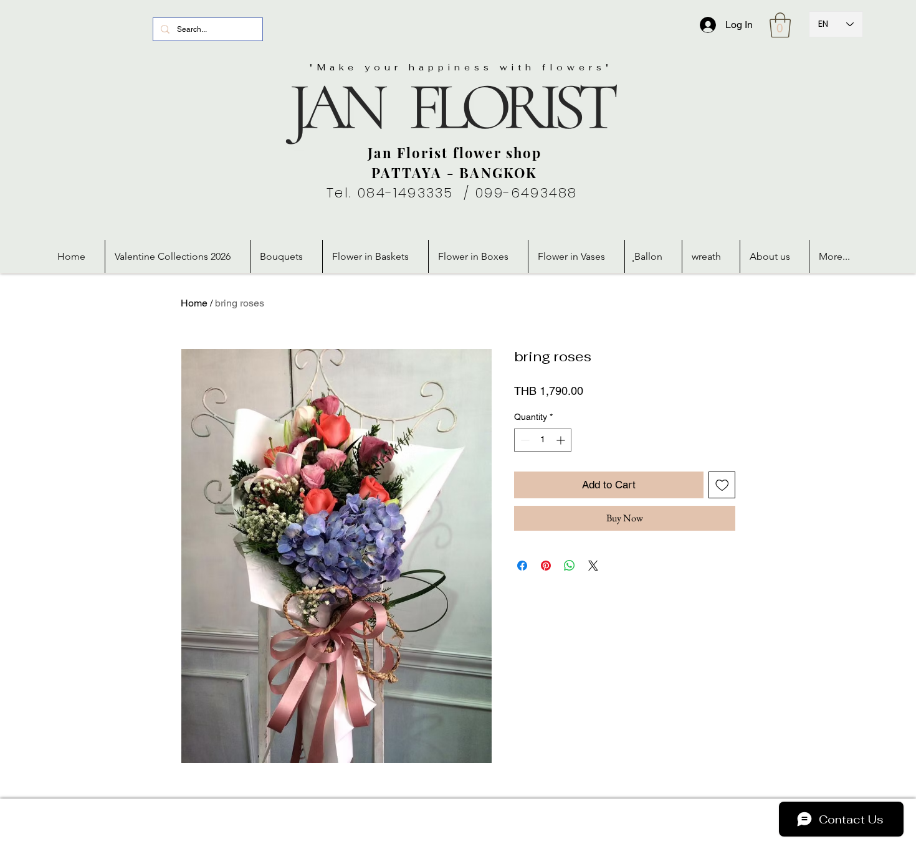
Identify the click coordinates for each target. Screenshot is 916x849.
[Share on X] (593, 565)
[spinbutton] (543, 440)
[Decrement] (524, 440)
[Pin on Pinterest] (545, 565)
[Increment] (562, 440)
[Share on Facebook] (522, 565)
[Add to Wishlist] (722, 485)
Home (194, 303)
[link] (780, 24)
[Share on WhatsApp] (569, 565)
